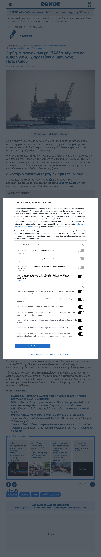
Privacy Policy (64, 354)
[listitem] (50, 245)
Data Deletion (36, 354)
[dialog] (50, 278)
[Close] (93, 202)
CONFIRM (32, 346)
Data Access (50, 354)
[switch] (81, 250)
